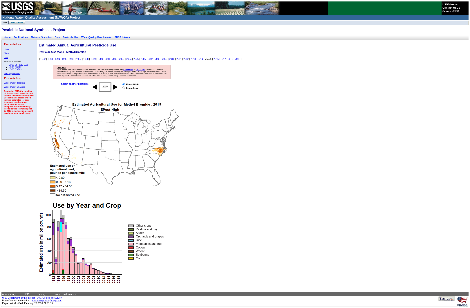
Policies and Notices (65, 294)
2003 (121, 59)
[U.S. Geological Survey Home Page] (17, 13)
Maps (6, 53)
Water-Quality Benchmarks (96, 37)
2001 (107, 59)
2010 (171, 59)
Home (7, 37)
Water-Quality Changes (14, 87)
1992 (43, 59)
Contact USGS (451, 7)
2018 (230, 59)
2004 (128, 59)
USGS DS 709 (15, 69)
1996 (71, 59)
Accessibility (9, 294)
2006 (143, 59)
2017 (223, 59)
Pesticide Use (70, 37)
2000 (100, 59)
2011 (178, 59)
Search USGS (450, 11)
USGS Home (450, 4)
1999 (93, 59)
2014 (200, 59)
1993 (50, 59)
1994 (57, 59)
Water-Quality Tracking (14, 83)
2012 (186, 59)
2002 (114, 59)
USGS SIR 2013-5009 (18, 65)
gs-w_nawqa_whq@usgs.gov (46, 300)
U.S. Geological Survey (49, 297)
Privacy (42, 294)
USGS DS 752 (15, 67)
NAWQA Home (16, 22)
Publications (21, 37)
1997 (78, 59)
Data (57, 37)
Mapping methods (12, 73)
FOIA (27, 294)
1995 (64, 59)
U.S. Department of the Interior (18, 297)
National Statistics (41, 37)
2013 (193, 59)
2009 (164, 59)
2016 (216, 59)
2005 (136, 59)
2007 (150, 59)
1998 (85, 59)
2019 (237, 59)
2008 (157, 59)
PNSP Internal (123, 37)
